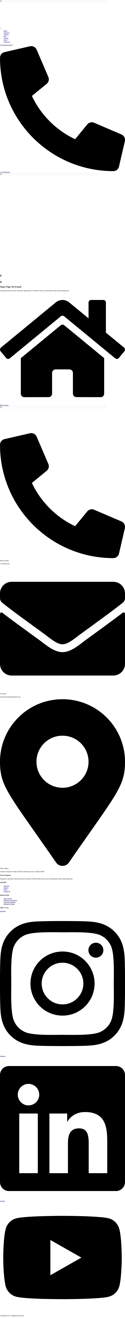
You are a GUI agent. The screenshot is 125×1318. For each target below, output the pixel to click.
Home (5, 31)
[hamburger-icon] (0, 28)
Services (6, 34)
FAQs (5, 40)
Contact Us (7, 42)
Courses (6, 38)
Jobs (5, 36)
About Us (6, 32)
